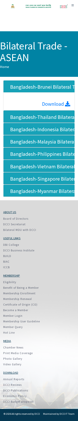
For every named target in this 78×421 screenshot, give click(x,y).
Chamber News (13, 347)
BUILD (7, 256)
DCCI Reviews (12, 385)
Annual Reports (13, 379)
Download (53, 104)
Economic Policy (15, 396)
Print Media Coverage (18, 353)
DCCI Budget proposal (18, 402)
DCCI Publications (15, 390)
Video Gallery (12, 364)
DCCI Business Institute (18, 250)
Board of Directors (15, 219)
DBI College (11, 245)
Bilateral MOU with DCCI (19, 230)
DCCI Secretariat (14, 224)
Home (4, 67)
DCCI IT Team (67, 413)
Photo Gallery (12, 359)
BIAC (6, 261)
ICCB (6, 267)
